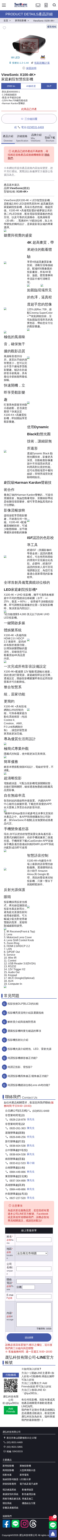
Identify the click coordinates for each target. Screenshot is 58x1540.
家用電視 (24, 1474)
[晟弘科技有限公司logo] (21, 6)
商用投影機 (8, 1470)
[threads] (33, 1526)
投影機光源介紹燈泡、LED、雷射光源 (29, 1049)
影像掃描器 (27, 1489)
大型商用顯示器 (27, 1470)
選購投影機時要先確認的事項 (24, 1030)
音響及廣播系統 (10, 1507)
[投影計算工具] (46, 8)
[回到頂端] (53, 1533)
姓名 (9, 1236)
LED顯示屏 (25, 1479)
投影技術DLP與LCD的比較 (23, 1003)
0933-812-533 (18, 1163)
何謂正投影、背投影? (20, 1067)
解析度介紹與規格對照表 (22, 1021)
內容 (9, 1313)
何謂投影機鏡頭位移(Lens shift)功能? (29, 1085)
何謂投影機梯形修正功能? (22, 1058)
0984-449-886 (18, 1172)
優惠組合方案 (28, 1503)
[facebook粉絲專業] (6, 1526)
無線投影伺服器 (10, 1479)
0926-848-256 (18, 1137)
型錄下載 (50, 139)
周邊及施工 (27, 1498)
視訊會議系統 (9, 1489)
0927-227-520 (18, 1198)
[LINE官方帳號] (15, 1526)
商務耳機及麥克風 (12, 1498)
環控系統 (7, 1503)
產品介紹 (8, 138)
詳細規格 (22, 138)
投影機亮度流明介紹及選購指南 (26, 1012)
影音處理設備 (28, 1494)
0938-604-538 (18, 1145)
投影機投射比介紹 (18, 1040)
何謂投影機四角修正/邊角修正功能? (28, 1076)
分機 (19, 1287)
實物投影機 (25, 1465)
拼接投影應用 (9, 1484)
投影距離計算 (42, 63)
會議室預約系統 (10, 1494)
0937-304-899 (18, 1180)
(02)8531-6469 (35, 127)
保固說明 (31, 68)
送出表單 (29, 1337)
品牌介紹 (36, 138)
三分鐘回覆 (30, 119)
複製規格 (51, 26)
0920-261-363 (18, 1128)
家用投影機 (8, 1465)
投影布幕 (7, 1474)
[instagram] (24, 1526)
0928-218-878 (18, 1119)
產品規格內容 (29, 168)
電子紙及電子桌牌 (29, 1484)
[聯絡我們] (38, 8)
